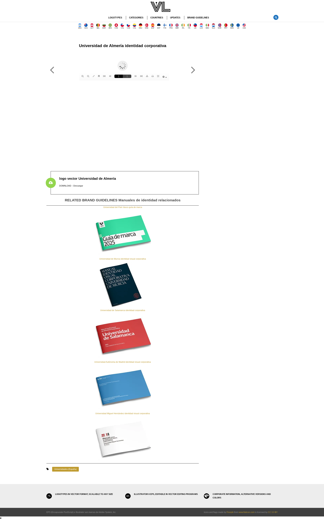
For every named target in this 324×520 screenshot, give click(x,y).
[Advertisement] (241, 58)
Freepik (230, 512)
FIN (165, 28)
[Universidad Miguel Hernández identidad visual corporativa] (122, 439)
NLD (213, 28)
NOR (219, 28)
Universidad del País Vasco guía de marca (122, 207)
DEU (140, 28)
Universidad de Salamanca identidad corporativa (122, 310)
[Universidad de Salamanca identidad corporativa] (122, 336)
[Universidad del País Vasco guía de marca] (122, 233)
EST (158, 28)
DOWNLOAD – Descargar (71, 186)
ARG (80, 28)
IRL (183, 28)
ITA (189, 28)
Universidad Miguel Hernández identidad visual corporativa (122, 413)
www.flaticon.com (246, 512)
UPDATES (175, 17)
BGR (104, 28)
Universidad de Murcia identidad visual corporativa (122, 259)
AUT (92, 28)
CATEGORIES (136, 17)
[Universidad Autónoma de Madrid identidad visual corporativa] (122, 387)
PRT (225, 28)
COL (134, 28)
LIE (195, 28)
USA (244, 28)
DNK (146, 28)
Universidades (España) (65, 469)
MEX (207, 28)
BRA (110, 28)
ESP (152, 28)
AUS (86, 28)
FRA (171, 28)
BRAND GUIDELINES (198, 17)
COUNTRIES (156, 17)
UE (238, 28)
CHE (116, 28)
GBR (177, 28)
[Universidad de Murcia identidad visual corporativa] (122, 284)
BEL (98, 28)
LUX (201, 28)
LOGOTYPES (115, 17)
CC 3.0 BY (273, 512)
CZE (128, 28)
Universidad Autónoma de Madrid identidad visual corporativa (122, 362)
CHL (122, 28)
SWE (232, 28)
